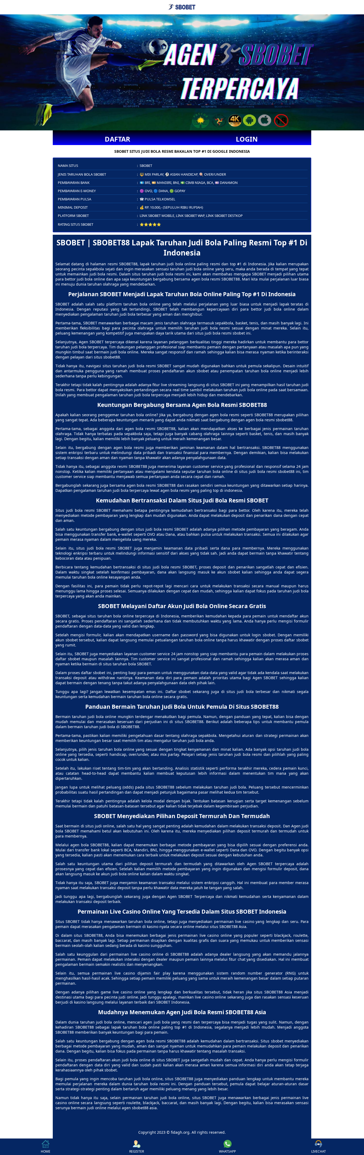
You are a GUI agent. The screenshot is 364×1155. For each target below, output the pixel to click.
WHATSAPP (227, 1151)
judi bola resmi (80, 510)
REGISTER (136, 1151)
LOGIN (247, 138)
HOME (45, 1151)
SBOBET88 (128, 263)
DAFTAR (117, 138)
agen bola (219, 414)
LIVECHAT (318, 1151)
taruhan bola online (145, 696)
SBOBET (62, 304)
